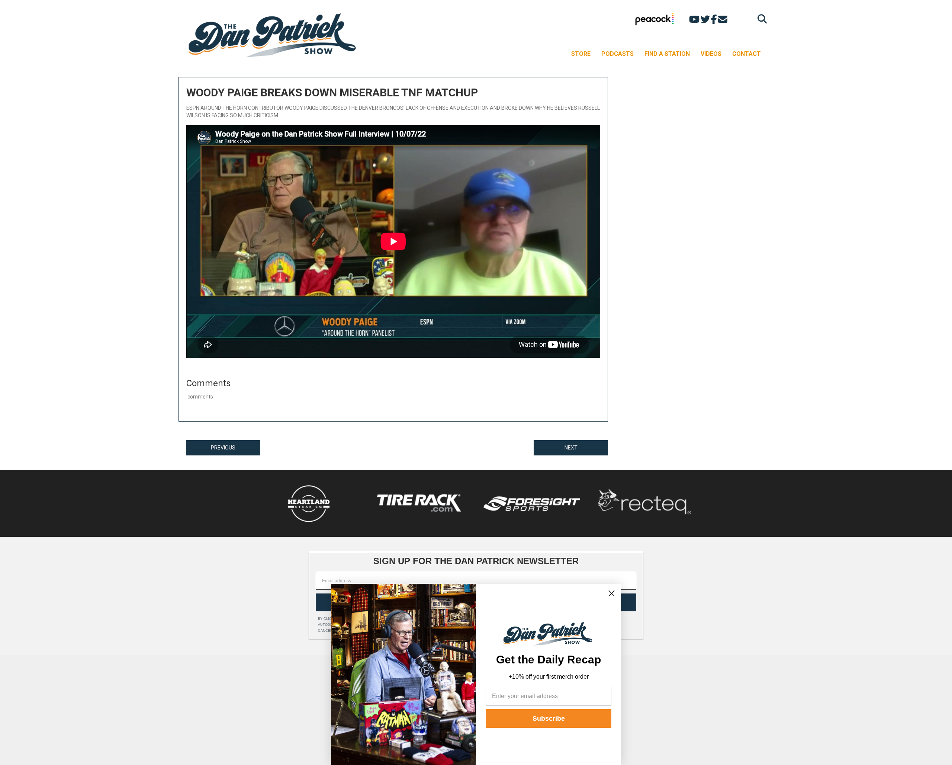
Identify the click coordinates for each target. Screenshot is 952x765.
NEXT (571, 448)
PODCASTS (617, 53)
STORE (581, 53)
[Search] (760, 18)
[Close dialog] (611, 593)
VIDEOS (711, 53)
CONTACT (746, 53)
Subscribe (549, 718)
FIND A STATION (667, 53)
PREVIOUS (223, 448)
